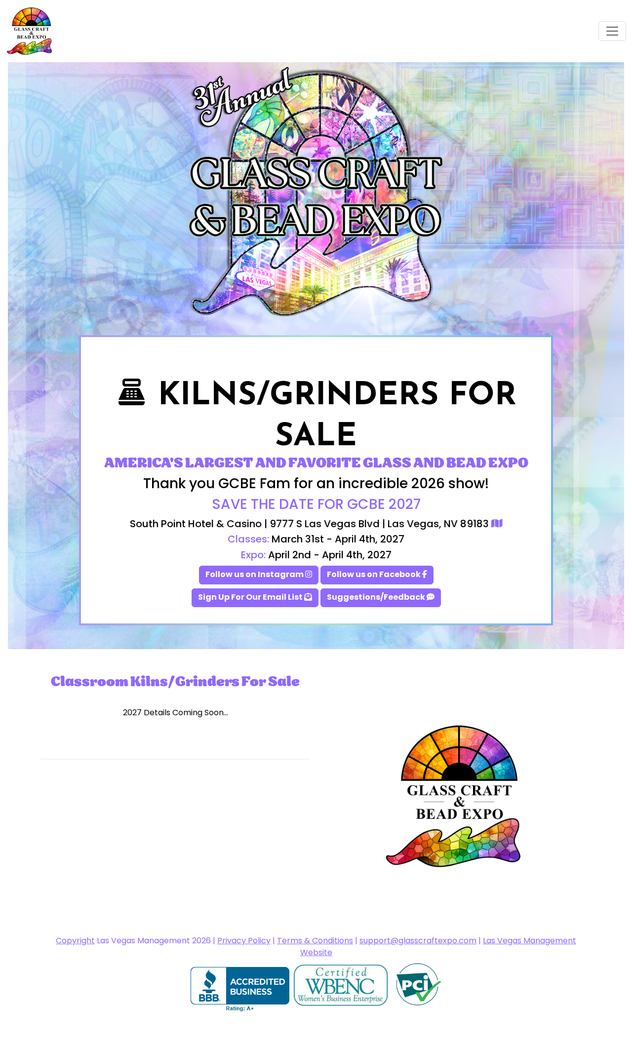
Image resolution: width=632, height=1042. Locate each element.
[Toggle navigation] (612, 31)
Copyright (75, 941)
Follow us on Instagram (255, 575)
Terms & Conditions (315, 941)
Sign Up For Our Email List (251, 598)
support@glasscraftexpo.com (417, 941)
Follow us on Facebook (374, 575)
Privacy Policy (244, 941)
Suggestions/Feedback (377, 598)
